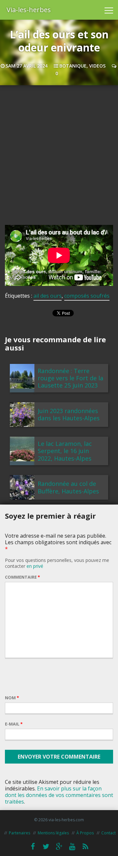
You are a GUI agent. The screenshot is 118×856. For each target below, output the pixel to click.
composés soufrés (86, 295)
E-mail (14, 724)
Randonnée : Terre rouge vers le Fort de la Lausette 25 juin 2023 (70, 378)
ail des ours (47, 295)
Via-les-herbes (29, 9)
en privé (35, 566)
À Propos (85, 833)
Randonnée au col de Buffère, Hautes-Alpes (68, 487)
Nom (12, 698)
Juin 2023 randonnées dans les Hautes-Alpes (69, 414)
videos (97, 66)
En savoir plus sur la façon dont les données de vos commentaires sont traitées (59, 795)
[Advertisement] (59, 160)
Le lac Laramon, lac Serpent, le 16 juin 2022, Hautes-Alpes (65, 451)
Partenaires (19, 833)
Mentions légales (53, 833)
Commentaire (22, 577)
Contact (108, 833)
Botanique (73, 66)
